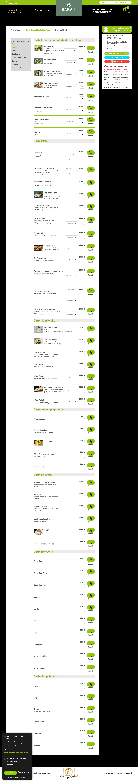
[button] (17, 754)
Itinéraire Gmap (118, 61)
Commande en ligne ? (121, 29)
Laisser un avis (17, 12)
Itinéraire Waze (118, 57)
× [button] (30, 734)
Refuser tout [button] (24, 773)
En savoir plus (20, 750)
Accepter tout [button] (10, 773)
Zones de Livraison (62, 30)
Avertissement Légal (43, 773)
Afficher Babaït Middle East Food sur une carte (117, 53)
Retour (115, 2)
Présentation (16, 30)
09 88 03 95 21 (43, 10)
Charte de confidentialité (124, 773)
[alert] (17, 756)
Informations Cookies (108, 773)
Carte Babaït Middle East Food (38, 30)
